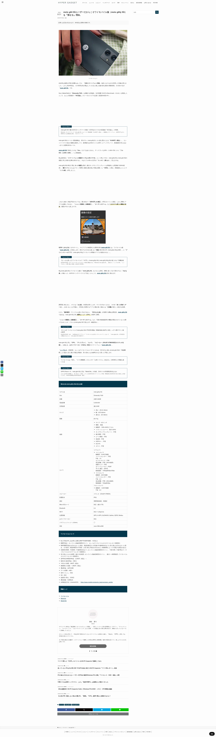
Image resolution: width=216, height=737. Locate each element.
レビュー (85, 732)
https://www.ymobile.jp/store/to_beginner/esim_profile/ (97, 582)
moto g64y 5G (75, 704)
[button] (66, 709)
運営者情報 (93, 646)
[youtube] (96, 651)
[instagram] (94, 651)
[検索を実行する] (157, 12)
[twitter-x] (92, 651)
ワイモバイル (65, 596)
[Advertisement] (93, 111)
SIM (106, 732)
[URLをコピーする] (2, 375)
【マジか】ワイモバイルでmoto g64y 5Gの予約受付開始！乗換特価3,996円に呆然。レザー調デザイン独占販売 (92, 331)
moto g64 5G (68, 704)
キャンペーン (100, 732)
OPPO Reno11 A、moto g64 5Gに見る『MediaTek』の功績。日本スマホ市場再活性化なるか (89, 371)
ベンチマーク (92, 732)
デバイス (61, 704)
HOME (67, 732)
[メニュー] (2, 2)
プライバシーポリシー (119, 732)
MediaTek (64, 601)
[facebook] (90, 651)
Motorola (63, 598)
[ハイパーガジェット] (67, 2)
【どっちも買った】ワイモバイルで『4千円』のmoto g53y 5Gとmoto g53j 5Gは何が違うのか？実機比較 (92, 260)
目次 (212, 734)
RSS (143, 732)
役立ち (110, 732)
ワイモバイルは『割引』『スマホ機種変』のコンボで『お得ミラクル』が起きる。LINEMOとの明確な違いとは (92, 361)
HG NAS (148, 732)
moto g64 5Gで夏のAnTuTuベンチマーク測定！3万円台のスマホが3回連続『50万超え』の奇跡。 (90, 130)
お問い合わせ (137, 732)
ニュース (72, 732)
